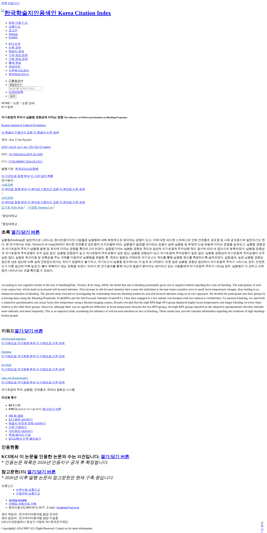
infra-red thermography (14, 378)
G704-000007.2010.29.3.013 (25, 161)
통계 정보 (15, 62)
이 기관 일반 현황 (42, 176)
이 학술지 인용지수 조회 (17, 132)
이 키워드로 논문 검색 (50, 343)
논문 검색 (15, 47)
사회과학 (7, 184)
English (13, 37)
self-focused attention (13, 338)
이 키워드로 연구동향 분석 (18, 343)
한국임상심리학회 (27, 168)
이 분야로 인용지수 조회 (43, 189)
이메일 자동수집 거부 (22, 503)
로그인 (13, 30)
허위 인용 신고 (18, 22)
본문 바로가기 (10, 3)
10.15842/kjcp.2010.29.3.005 (26, 154)
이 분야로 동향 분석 (14, 189)
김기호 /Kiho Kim (12, 207)
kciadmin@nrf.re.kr (68, 507)
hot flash (6, 364)
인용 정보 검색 (18, 58)
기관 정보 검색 (18, 55)
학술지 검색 (16, 51)
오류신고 (14, 26)
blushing (6, 351)
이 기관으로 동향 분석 (15, 176)
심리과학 (7, 197)
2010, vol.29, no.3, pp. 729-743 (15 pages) (26, 147)
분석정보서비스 (19, 74)
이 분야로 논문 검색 (72, 189)
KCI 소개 (14, 43)
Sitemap (13, 34)
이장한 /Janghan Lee (41, 207)
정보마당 (14, 66)
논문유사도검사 (19, 70)
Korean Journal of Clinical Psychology (23, 125)
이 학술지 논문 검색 (46, 132)
